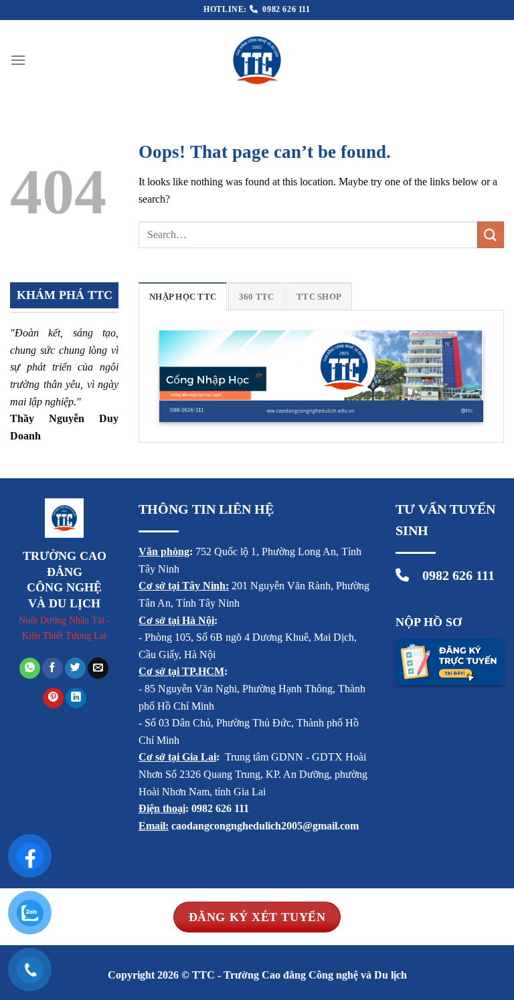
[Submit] (490, 234)
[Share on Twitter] (75, 668)
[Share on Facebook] (52, 668)
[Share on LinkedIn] (76, 698)
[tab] (183, 296)
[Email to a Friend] (98, 668)
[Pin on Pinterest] (53, 698)
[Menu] (18, 59)
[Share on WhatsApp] (29, 668)
